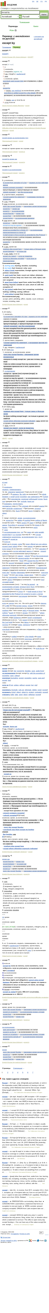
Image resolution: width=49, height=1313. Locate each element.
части (30, 511)
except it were (7, 546)
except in (22, 173)
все (34, 556)
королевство (15, 499)
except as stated (9, 992)
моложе (5, 539)
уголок (40, 499)
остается (27, 594)
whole (44, 494)
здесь (25, 610)
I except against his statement (13, 197)
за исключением (18, 211)
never (28, 544)
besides (28, 671)
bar (9, 680)
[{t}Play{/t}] (10, 50)
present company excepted (13, 187)
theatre (4, 527)
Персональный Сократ (10, 141)
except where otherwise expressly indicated (20, 848)
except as (22, 152)
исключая (24, 499)
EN (33, 1)
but (15, 671)
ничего (24, 523)
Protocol (18, 594)
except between (8, 251)
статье (20, 591)
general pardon (23, 558)
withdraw (31, 694)
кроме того (20, 213)
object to (25, 692)
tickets (37, 525)
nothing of (38, 520)
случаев (5, 582)
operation (42, 549)
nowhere (5, 610)
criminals (25, 506)
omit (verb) (9, 275)
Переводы (13, 26)
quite (36, 532)
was (29, 497)
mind (13, 692)
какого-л (29, 551)
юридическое (41, 568)
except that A (7, 534)
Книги (36, 26)
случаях (14, 544)
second (11, 563)
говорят (20, 556)
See (4, 834)
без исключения (42, 556)
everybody (6, 629)
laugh (11, 613)
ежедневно (21, 572)
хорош (24, 606)
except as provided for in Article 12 (15, 230)
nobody (27, 556)
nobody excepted (9, 192)
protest (31, 692)
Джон (40, 629)
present (43, 551)
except (27, 105)
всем (39, 636)
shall (29, 591)
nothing (5, 613)
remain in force (37, 591)
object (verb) (10, 270)
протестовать (18, 504)
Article (17, 589)
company (5, 553)
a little (7, 606)
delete (34, 690)
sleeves (43, 603)
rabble (19, 520)
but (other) (9, 289)
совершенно (7, 537)
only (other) (9, 294)
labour (26, 622)
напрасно (26, 625)
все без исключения (25, 192)
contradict (38, 692)
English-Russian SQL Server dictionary (14, 57)
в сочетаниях (10, 371)
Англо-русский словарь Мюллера (13, 105)
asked (15, 546)
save (33, 671)
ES (42, 1)
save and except (9, 1030)
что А (40, 537)
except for (6, 88)
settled (14, 636)
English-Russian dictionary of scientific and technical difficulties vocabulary (25, 997)
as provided (6, 589)
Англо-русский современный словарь (14, 786)
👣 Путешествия (5, 1237)
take (16, 694)
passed (30, 561)
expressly (13, 615)
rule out (21, 690)
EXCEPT (5, 54)
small (12, 497)
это (22, 594)
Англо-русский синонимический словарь (15, 698)
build (10, 622)
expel (39, 690)
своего (9, 580)
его (26, 568)
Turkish (45, 497)
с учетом (39, 594)
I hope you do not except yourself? (16, 710)
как (13, 100)
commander (13, 577)
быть (32, 587)
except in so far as (9, 1032)
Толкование (6, 47)
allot (12, 694)
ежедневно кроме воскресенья (35, 206)
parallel (41, 532)
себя (24, 494)
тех (42, 580)
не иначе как (21, 251)
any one (39, 544)
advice (44, 544)
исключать (8, 487)
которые (38, 508)
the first (35, 561)
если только (6, 549)
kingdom (5, 497)
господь (5, 625)
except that (7, 216)
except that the (8, 213)
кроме (20, 518)
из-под (15, 551)
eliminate (28, 690)
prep (12, 350)
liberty (45, 520)
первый (26, 563)
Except (5, 1083)
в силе (33, 594)
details (31, 636)
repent (24, 620)
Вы (21, 494)
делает (25, 613)
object (4, 513)
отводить (11, 492)
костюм (19, 606)
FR (46, 1)
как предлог (16, 90)
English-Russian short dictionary (12, 475)
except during (8, 218)
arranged (21, 525)
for (28, 673)
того (35, 537)
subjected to (35, 497)
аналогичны (16, 537)
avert (21, 694)
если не (7, 542)
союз (6, 530)
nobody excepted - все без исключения (19, 326)
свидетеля (21, 74)
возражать (8, 504)
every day (5, 572)
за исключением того (12, 532)
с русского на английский (39, 38)
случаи (38, 534)
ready (6, 575)
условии (10, 970)
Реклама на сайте (24, 1233)
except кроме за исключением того (15, 138)
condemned (17, 508)
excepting (5, 675)
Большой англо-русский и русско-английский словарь (19, 661)
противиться (7, 506)
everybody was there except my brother (18, 829)
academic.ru (9, 3)
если (4, 603)
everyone (44, 572)
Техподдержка (15, 1233)
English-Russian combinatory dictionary (14, 852)
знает (31, 523)
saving (34, 678)
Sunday (13, 572)
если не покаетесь (25, 256)
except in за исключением (11, 170)
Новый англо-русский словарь (12, 956)
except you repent (9, 256)
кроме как (16, 209)
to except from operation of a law (15, 183)
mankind (27, 520)
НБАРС (4, 438)
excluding (14, 678)
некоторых (28, 639)
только (30, 606)
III (3, 837)
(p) (3, 917)
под (3, 501)
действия (22, 551)
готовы (20, 575)
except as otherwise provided (13, 258)
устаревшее (36, 617)
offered (32, 544)
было (45, 499)
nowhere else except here (12, 249)
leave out (30, 501)
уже (16, 575)
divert (25, 694)
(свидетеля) (14, 946)
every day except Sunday (12, 206)
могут (28, 587)
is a (14, 534)
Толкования (24, 22)
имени (4, 525)
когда (20, 544)
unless (16, 675)
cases (29, 532)
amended (5, 594)
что (22, 532)
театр (35, 527)
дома (20, 625)
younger (18, 534)
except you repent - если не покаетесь (19, 428)
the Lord (5, 622)
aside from (40, 671)
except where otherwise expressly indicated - (20, 421)
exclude (24, 501)
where (42, 613)
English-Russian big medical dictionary (14, 1062)
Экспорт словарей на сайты (9, 1240)
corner (17, 497)
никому (30, 546)
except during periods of (11, 1037)
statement (5, 568)
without (22, 685)
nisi (35, 685)
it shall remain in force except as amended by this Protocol (24, 235)
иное (29, 617)
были (18, 511)
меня (31, 575)
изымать (5, 489)
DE (37, 1)
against (41, 506)
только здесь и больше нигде (35, 249)
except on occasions (10, 1012)
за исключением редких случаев (32, 1012)
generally (9, 508)
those (21, 561)
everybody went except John (13, 81)
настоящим (23, 596)
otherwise (5, 615)
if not (11, 685)
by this (12, 594)
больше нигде (33, 610)
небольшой (33, 499)
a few (27, 636)
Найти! (43, 14)
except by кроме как (9, 159)
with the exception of (37, 673)
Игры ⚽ (13, 30)
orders (43, 575)
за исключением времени (24, 218)
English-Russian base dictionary (12, 304)
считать (11, 603)
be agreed (31, 584)
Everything (12, 525)
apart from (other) (11, 282)
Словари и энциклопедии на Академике (19, 8)
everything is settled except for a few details (20, 93)
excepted (23, 497)
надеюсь (15, 494)
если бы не (40, 648)
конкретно (17, 617)
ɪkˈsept (4, 482)
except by (22, 162)
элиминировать (15, 489)
